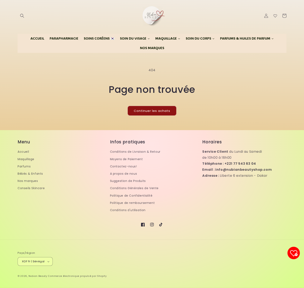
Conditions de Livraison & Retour (135, 152)
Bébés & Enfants (30, 174)
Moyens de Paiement (126, 159)
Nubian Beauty (38, 276)
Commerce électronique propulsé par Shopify (77, 276)
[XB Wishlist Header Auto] (275, 15)
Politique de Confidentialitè (131, 196)
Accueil (23, 152)
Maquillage (26, 159)
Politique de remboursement (132, 203)
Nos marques (28, 181)
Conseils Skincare (31, 188)
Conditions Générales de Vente (134, 188)
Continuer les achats (152, 111)
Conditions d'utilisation (128, 210)
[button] (22, 15)
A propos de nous (123, 174)
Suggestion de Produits (128, 181)
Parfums (24, 166)
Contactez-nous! (123, 166)
